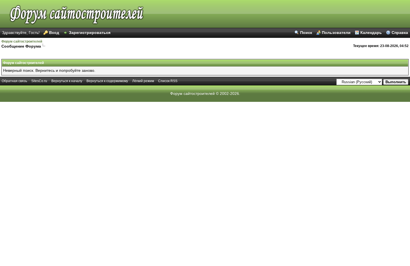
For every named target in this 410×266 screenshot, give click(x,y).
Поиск (306, 32)
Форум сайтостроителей (21, 41)
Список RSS (167, 81)
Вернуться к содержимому (107, 81)
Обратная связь (14, 81)
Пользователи (336, 32)
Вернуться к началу (66, 81)
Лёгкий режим (143, 81)
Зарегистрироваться (89, 32)
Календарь (371, 32)
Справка (400, 32)
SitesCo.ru (39, 81)
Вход (54, 32)
